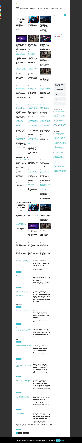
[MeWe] (0, 11)
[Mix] (0, 13)
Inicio (17, 8)
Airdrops (26, 11)
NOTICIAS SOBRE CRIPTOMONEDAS (22, 157)
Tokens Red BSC (39, 8)
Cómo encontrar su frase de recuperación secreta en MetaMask (60, 120)
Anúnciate (45, 11)
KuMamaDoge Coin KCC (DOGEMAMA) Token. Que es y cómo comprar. (45, 247)
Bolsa (61, 8)
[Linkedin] (0, 9)
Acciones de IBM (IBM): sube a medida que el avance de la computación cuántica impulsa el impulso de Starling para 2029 (21, 61)
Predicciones (56, 11)
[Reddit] (0, 7)
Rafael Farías (57, 119)
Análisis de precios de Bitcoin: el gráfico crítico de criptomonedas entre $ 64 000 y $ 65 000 (41, 416)
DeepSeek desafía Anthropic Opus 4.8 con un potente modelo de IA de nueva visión (33, 26)
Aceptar (57, 440)
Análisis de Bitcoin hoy (20, 185)
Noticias (44, 310)
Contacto (50, 11)
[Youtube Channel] (59, 36)
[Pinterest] (0, 10)
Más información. (62, 440)
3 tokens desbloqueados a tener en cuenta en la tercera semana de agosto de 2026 (45, 165)
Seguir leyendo (18, 287)
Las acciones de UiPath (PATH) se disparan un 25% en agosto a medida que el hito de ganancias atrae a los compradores (45, 95)
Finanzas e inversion (20, 11)
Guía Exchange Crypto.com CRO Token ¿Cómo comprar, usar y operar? (60, 127)
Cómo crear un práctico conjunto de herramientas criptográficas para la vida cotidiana (41, 263)
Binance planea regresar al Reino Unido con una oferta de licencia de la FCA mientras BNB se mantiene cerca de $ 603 (33, 77)
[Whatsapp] (0, 14)
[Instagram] (56, 36)
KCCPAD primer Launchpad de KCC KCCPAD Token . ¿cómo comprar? (45, 254)
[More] (0, 18)
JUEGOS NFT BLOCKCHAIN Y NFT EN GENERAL (24, 102)
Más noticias (41, 310)
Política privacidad (39, 11)
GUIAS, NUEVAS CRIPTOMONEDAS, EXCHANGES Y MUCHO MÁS (28, 15)
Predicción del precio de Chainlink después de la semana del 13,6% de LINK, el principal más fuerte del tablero (33, 95)
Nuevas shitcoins (32, 8)
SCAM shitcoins (32, 11)
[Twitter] (0, 6)
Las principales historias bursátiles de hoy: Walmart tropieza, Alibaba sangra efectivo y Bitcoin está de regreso (32, 47)
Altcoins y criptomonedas (24, 8)
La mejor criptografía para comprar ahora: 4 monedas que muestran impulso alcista (59, 113)
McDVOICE (56, 115)
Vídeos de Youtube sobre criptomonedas (23, 202)
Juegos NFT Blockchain (54, 8)
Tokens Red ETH (46, 8)
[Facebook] (0, 5)
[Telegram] (0, 15)
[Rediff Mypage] (0, 16)
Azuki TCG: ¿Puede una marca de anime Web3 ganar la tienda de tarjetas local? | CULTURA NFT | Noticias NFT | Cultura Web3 (45, 114)
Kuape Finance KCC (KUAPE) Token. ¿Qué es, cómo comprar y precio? (21, 254)
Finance (56, 111)
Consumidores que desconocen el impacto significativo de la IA (59, 117)
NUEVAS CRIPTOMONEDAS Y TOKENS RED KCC (24, 241)
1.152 (25, 433)
